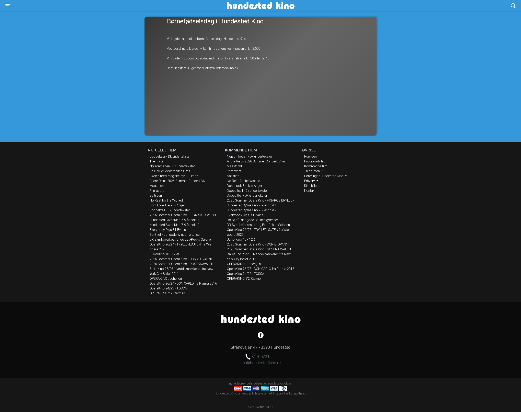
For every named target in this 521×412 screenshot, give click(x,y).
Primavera (157, 191)
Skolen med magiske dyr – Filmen (174, 176)
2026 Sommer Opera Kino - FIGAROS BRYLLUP (183, 215)
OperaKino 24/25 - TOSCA (168, 288)
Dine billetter (313, 186)
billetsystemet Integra (267, 393)
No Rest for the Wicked (166, 200)
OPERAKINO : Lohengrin (166, 279)
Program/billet (314, 161)
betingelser (254, 383)
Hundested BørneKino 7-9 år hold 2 (174, 225)
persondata (271, 383)
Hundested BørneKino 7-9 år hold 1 (174, 220)
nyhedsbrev (237, 383)
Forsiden (310, 156)
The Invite (156, 161)
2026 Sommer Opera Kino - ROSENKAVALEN (181, 264)
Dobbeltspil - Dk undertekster (170, 156)
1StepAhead (297, 393)
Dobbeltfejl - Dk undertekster (170, 210)
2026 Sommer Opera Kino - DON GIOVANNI (181, 259)
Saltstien (156, 195)
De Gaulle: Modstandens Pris (170, 171)
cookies (286, 383)
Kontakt (309, 191)
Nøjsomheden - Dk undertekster (172, 166)
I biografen (312, 171)
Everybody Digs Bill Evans (168, 230)
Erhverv (310, 181)
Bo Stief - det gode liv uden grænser (175, 235)
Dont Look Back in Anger (167, 205)
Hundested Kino (241, 5)
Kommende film (315, 166)
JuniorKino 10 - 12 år (164, 254)
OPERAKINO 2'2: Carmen (167, 293)
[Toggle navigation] (513, 5)
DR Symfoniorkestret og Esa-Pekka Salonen (181, 239)
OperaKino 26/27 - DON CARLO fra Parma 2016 (183, 283)
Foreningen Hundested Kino (324, 176)
